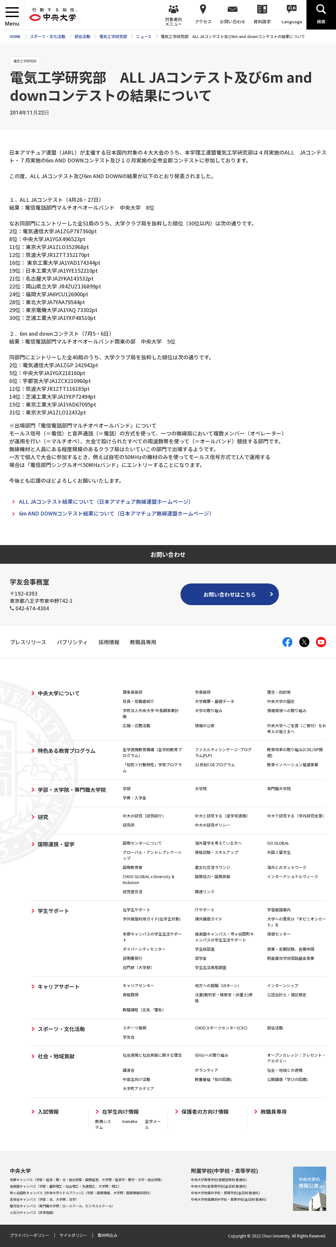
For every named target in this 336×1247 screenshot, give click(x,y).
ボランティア (206, 1070)
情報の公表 (205, 725)
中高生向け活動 (136, 1079)
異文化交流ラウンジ (212, 867)
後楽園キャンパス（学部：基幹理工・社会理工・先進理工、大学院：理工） (65, 1186)
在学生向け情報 (120, 1111)
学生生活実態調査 (210, 967)
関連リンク (205, 891)
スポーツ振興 (134, 1027)
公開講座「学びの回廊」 (288, 1079)
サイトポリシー (73, 1235)
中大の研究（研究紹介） (144, 815)
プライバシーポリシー (29, 1235)
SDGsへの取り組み (211, 1055)
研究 (43, 817)
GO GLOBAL (278, 843)
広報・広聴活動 (136, 725)
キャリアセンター (138, 985)
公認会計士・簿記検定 (286, 994)
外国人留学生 (279, 852)
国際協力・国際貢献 (212, 876)
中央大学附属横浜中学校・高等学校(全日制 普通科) (228, 1199)
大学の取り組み (208, 710)
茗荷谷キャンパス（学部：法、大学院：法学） (44, 1199)
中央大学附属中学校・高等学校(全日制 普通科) (225, 1192)
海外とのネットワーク (286, 867)
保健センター (279, 934)
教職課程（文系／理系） (144, 1009)
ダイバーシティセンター (144, 949)
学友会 (129, 1037)
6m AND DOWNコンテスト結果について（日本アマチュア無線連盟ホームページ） (116, 513)
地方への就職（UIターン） (218, 985)
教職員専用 (274, 1111)
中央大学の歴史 (281, 701)
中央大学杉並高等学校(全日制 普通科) (219, 1186)
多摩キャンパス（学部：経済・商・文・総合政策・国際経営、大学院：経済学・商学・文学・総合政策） (87, 1179)
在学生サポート (136, 909)
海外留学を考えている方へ (218, 843)
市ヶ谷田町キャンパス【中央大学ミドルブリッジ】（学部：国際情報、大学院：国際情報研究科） (81, 1192)
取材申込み (107, 1235)
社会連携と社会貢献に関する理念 (152, 1055)
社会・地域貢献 (56, 1056)
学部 (127, 788)
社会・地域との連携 (285, 1070)
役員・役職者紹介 (138, 701)
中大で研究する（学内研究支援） (296, 815)
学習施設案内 (279, 909)
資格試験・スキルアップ (216, 852)
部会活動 (275, 1027)
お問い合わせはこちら (229, 594)
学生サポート (53, 911)
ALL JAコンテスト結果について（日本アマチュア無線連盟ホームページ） (106, 501)
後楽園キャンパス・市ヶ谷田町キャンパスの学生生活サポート (224, 936)
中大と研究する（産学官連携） (222, 815)
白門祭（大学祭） (138, 967)
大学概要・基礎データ (214, 701)
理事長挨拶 (132, 692)
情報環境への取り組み (286, 710)
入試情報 (48, 1111)
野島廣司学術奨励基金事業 (290, 958)
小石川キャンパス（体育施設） (33, 1212)
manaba (129, 1121)
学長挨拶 (203, 692)
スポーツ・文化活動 (61, 1029)
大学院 (201, 788)
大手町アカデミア (138, 1088)
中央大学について (59, 693)
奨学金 (201, 958)
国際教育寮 (132, 867)
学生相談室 (205, 949)
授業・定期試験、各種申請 (290, 949)
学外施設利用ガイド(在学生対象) (151, 918)
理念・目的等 (279, 692)
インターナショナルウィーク (292, 876)
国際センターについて (142, 843)
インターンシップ (282, 985)
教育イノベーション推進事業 (292, 764)
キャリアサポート (59, 986)
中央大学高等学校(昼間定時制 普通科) (219, 1179)
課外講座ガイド (208, 918)
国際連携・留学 (56, 844)
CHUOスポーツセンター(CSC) (221, 1027)
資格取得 (130, 994)
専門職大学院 (279, 788)
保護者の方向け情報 (205, 1111)
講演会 (129, 1070)
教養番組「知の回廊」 (214, 1079)
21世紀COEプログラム (215, 764)
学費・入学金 (134, 797)
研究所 (129, 825)
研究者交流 (132, 891)
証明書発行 (132, 958)
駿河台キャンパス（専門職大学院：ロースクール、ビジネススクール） (62, 1205)
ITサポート (205, 909)
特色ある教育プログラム (66, 750)
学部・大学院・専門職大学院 (72, 789)
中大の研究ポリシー (212, 825)
